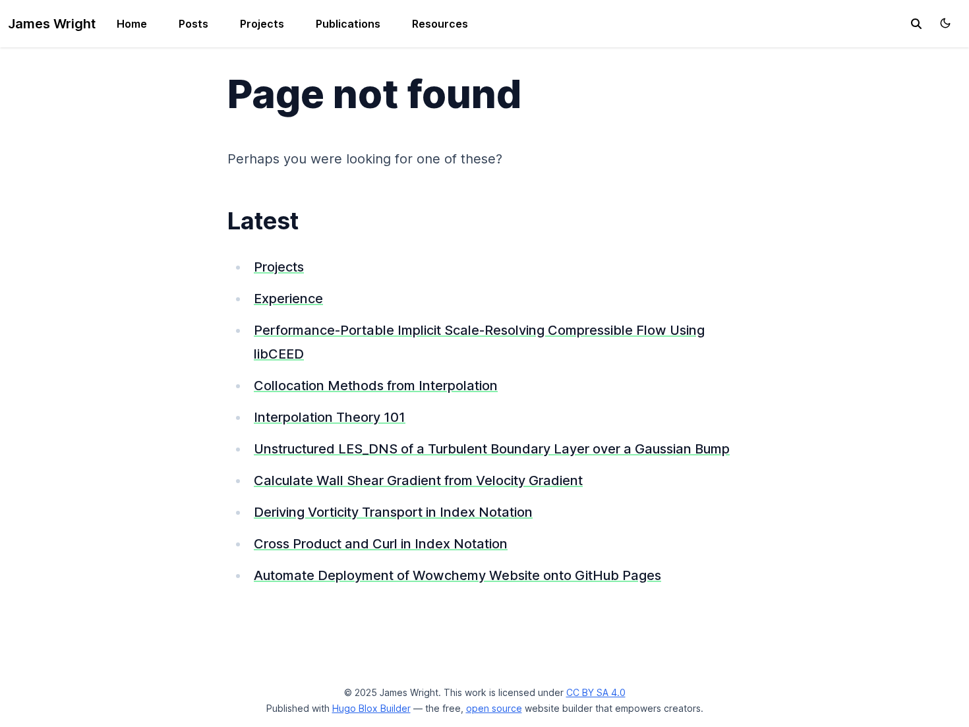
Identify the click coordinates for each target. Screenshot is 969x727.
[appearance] (945, 23)
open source (494, 708)
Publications (348, 23)
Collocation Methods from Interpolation (376, 385)
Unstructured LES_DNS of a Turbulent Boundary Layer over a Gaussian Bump (492, 449)
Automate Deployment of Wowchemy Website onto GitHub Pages (457, 575)
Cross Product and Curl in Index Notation (381, 544)
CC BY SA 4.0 (596, 692)
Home (132, 23)
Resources (440, 23)
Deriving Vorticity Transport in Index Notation (393, 512)
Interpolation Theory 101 (329, 417)
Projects (262, 23)
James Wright (52, 24)
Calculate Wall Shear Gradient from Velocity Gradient (418, 480)
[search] (916, 23)
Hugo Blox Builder (371, 708)
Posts (193, 23)
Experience (288, 298)
